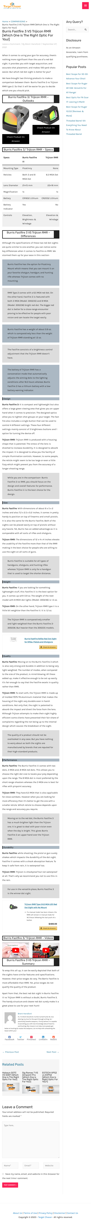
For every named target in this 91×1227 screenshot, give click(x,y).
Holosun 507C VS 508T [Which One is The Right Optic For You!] (10, 1076)
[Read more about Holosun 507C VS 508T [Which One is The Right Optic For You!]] (10, 1087)
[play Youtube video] (15, 950)
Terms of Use (30, 1213)
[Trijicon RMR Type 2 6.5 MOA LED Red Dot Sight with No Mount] (13, 907)
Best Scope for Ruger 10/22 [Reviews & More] (76, 111)
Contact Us (72, 1213)
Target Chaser (45, 1217)
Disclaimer (59, 1213)
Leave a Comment (11, 44)
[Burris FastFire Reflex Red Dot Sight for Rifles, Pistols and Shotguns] (13, 639)
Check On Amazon (49, 647)
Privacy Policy (45, 1213)
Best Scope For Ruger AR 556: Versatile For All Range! (76, 88)
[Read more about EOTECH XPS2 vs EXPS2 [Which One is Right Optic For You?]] (50, 1089)
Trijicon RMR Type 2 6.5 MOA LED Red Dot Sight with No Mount (41, 906)
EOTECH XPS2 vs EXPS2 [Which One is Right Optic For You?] (50, 1077)
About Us (17, 1213)
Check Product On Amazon (16, 139)
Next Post (53, 1052)
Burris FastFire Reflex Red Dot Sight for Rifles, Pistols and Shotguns (40, 640)
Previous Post (10, 1052)
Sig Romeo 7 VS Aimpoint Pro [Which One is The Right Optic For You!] (30, 1077)
